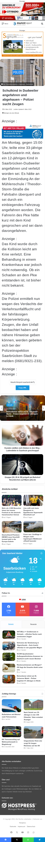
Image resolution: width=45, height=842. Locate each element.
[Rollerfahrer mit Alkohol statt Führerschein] (11, 705)
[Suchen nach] (42, 24)
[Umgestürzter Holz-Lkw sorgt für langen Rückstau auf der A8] (33, 732)
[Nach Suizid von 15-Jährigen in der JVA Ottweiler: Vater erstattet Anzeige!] (33, 704)
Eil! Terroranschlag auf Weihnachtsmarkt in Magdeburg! (11, 742)
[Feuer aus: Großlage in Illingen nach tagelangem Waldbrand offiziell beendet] (33, 526)
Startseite (13, 826)
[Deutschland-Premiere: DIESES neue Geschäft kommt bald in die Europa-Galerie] (12, 527)
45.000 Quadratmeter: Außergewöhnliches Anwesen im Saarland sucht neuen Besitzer (30, 656)
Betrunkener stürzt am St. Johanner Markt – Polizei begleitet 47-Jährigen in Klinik (22, 414)
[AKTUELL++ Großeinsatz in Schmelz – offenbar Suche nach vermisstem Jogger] (8, 635)
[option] (22, 408)
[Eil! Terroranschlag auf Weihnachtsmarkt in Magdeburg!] (11, 731)
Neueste (33, 624)
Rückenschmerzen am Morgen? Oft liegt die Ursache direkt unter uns (30, 667)
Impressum (21, 826)
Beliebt (11, 624)
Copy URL (23, 388)
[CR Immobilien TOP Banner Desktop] (22, 11)
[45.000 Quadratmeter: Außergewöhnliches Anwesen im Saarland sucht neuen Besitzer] (8, 657)
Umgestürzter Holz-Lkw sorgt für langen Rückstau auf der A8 (33, 743)
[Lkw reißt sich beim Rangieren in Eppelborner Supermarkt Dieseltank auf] (33, 500)
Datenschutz (31, 826)
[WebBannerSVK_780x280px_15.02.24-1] (22, 137)
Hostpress (22, 823)
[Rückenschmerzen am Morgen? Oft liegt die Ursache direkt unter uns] (8, 668)
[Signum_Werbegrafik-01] (22, 44)
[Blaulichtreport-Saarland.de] (22, 23)
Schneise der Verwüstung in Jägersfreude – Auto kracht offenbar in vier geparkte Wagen (29, 645)
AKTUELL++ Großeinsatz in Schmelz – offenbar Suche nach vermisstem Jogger (29, 634)
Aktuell (10, 405)
